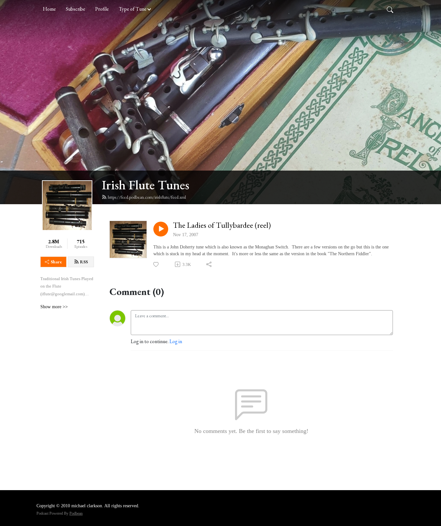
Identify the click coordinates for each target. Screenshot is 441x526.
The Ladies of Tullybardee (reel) (222, 225)
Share (56, 262)
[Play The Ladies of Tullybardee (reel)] (160, 229)
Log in (175, 341)
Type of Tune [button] (133, 8)
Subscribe (75, 8)
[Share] (209, 264)
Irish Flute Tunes (145, 184)
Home (49, 8)
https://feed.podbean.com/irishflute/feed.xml (147, 197)
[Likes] (156, 264)
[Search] (390, 9)
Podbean (76, 513)
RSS (84, 262)
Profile (102, 8)
